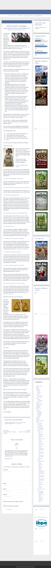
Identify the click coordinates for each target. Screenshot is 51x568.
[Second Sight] (41, 344)
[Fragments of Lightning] (41, 46)
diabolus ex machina (8, 293)
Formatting (39, 413)
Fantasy (38, 399)
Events (37, 394)
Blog (10, 15)
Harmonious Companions (39, 423)
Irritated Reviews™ (23, 47)
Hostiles (5, 36)
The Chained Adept (41, 438)
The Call (16, 422)
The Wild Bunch (17, 394)
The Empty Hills (41, 471)
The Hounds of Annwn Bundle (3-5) (41, 480)
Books (13, 15)
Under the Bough (40, 487)
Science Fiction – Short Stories (40, 427)
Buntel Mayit (41, 492)
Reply (11, 458)
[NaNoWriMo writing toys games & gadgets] (41, 40)
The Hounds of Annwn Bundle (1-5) (41, 476)
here (10, 59)
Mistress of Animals (41, 442)
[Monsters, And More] (41, 323)
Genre (37, 398)
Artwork (37, 388)
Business (38, 389)
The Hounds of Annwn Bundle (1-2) (41, 473)
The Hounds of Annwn (17, 423)
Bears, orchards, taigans (24, 431)
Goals (37, 402)
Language (38, 406)
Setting (37, 419)
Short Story (39, 401)
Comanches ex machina (21, 249)
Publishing (38, 410)
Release (38, 416)
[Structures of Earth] (41, 52)
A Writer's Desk (39, 385)
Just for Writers (28, 15)
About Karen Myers (37, 15)
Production (39, 415)
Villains (38, 393)
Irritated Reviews (15, 30)
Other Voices (38, 408)
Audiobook (39, 411)
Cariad (40, 463)
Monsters (40, 493)
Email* (4, 489)
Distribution (39, 412)
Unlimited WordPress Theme (21, 566)
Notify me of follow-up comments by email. (13, 501)
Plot (37, 409)
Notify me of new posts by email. (10, 506)
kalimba (6, 101)
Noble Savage (13, 217)
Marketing (38, 407)
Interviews (39, 397)
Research (38, 418)
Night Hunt (41, 466)
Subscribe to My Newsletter (14, 420)
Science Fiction (40, 400)
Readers (37, 417)
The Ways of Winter (41, 483)
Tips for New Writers (40, 420)
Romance (39, 392)
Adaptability (41, 491)
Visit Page (25, 5)
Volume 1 (40, 425)
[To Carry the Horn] (41, 222)
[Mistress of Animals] (41, 117)
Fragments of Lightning (41, 435)
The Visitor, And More (41, 498)
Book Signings (40, 396)
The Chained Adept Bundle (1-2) (41, 449)
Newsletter (20, 15)
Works (37, 421)
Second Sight (41, 428)
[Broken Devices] (41, 96)
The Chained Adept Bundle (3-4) (41, 456)
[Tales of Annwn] (41, 365)
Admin (37, 387)
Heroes (38, 391)
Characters (38, 390)
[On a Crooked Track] (41, 75)
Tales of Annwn (40, 468)
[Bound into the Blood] (41, 159)
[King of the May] (41, 180)
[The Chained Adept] (41, 138)
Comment (5, 469)
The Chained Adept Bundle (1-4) (41, 453)
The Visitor (41, 496)
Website (5, 494)
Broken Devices (40, 440)
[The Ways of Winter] (41, 201)
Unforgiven (6, 395)
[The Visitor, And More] (41, 302)
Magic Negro (22, 216)
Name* (5, 483)
